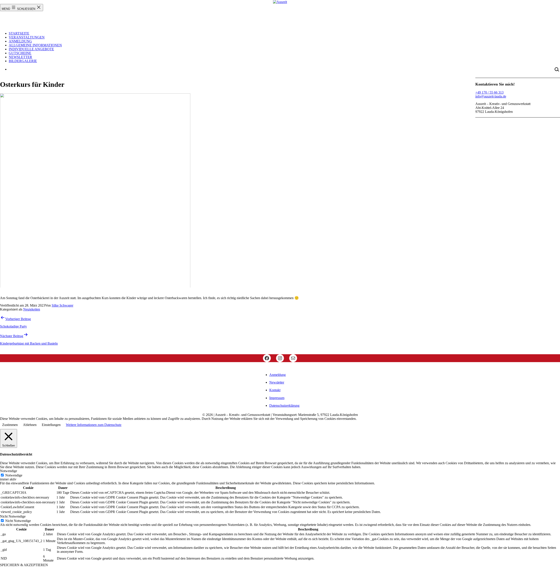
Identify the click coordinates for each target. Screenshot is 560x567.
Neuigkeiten (31, 309)
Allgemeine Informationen (35, 45)
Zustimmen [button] (10, 425)
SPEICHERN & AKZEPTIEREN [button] (24, 565)
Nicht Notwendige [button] (13, 516)
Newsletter (20, 57)
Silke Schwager (62, 305)
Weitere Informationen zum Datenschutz (93, 425)
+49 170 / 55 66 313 (489, 92)
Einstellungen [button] (51, 425)
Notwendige (13, 475)
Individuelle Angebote (31, 49)
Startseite (19, 33)
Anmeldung (20, 41)
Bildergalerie (23, 61)
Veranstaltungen (27, 37)
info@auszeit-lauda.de (490, 96)
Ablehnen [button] (30, 425)
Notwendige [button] (8, 471)
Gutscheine (20, 53)
